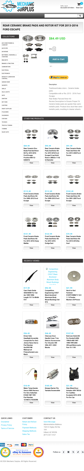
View (31, 163)
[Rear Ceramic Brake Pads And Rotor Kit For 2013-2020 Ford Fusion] (74, 134)
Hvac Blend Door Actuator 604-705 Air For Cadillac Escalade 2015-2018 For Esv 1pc (73, 392)
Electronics (6, 73)
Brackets (5, 60)
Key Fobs (4, 102)
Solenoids (5, 115)
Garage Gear (6, 82)
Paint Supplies (7, 108)
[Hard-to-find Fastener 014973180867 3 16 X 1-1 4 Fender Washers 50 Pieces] (74, 276)
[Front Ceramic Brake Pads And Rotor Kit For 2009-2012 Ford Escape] (52, 180)
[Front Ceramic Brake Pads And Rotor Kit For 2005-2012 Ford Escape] (31, 180)
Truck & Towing (7, 125)
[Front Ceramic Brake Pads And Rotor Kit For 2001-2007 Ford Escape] (74, 180)
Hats (3, 95)
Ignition (4, 98)
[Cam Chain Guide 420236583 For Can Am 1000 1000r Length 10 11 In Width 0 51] (31, 276)
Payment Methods (29, 428)
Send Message (49, 422)
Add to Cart (58, 59)
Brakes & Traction (8, 63)
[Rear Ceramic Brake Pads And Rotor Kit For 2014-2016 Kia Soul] (74, 222)
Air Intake (5, 51)
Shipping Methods (29, 431)
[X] (73, 452)
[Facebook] (63, 452)
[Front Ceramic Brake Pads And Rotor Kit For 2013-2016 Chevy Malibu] (31, 222)
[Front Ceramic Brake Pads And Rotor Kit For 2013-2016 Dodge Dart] (52, 222)
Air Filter (5, 48)
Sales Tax (26, 434)
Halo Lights (6, 92)
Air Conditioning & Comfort (8, 44)
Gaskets (4, 85)
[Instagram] (68, 452)
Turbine (4, 128)
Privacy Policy (6, 425)
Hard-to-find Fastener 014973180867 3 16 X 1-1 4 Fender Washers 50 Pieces (73, 295)
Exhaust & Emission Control (8, 77)
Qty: (51, 49)
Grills (4, 88)
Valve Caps (5, 132)
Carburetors (6, 66)
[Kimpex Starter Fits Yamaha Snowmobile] (52, 374)
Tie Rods (4, 122)
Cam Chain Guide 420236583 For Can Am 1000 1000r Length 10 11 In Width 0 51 (31, 295)
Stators (4, 118)
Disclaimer (5, 422)
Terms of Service (7, 428)
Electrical (5, 70)
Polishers (5, 112)
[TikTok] (78, 452)
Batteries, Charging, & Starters (9, 56)
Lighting (4, 105)
